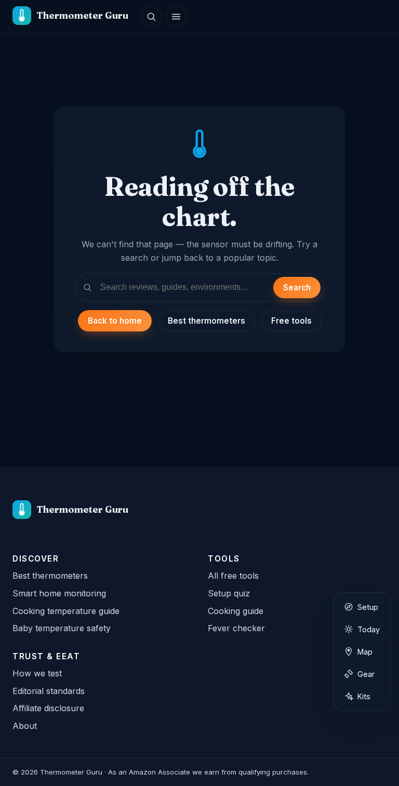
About (24, 726)
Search (297, 287)
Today (368, 629)
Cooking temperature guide (65, 611)
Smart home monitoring (59, 593)
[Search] (151, 16)
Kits (363, 696)
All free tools (233, 575)
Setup (367, 607)
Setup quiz (229, 593)
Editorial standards (48, 691)
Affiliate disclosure (48, 708)
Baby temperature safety (61, 628)
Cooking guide (235, 611)
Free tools (291, 321)
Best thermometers (206, 321)
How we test (37, 673)
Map (365, 651)
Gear (366, 674)
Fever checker (236, 628)
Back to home (115, 321)
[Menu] (176, 16)
